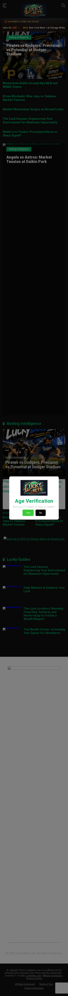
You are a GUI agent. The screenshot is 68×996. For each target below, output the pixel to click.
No (40, 512)
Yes (28, 512)
